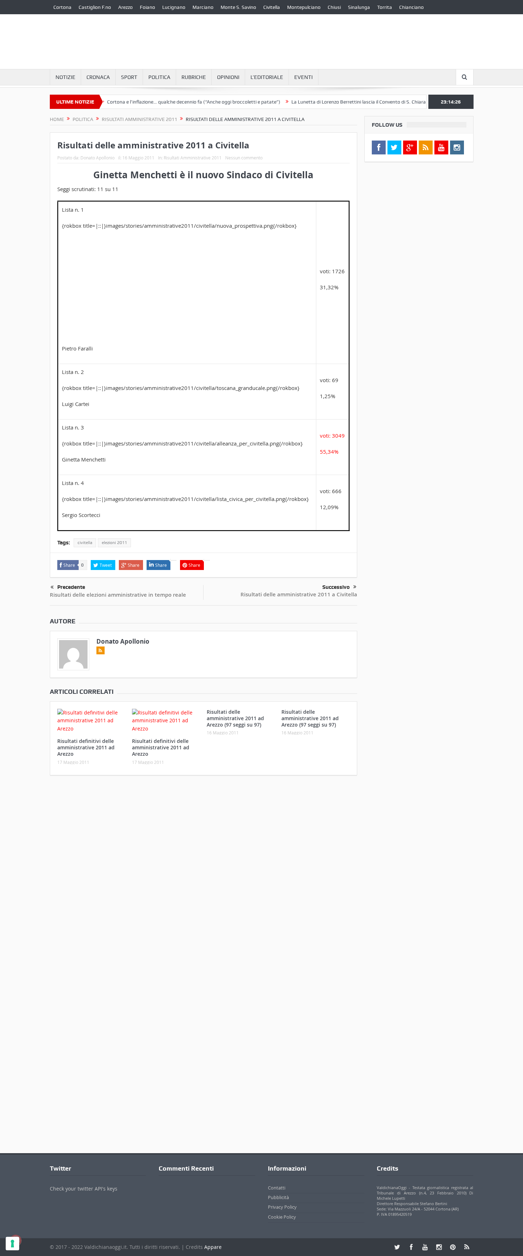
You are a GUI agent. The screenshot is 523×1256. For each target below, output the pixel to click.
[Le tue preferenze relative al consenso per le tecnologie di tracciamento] (12, 1243)
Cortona (62, 7)
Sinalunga (359, 7)
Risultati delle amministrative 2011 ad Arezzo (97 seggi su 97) (235, 718)
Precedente (71, 587)
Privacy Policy (282, 1207)
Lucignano (173, 7)
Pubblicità (278, 1197)
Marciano (202, 7)
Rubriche (193, 77)
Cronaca (98, 77)
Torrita (384, 7)
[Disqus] (203, 875)
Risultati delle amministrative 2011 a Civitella (299, 594)
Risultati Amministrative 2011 (193, 157)
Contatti (276, 1187)
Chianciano (411, 7)
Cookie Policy (282, 1217)
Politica (159, 77)
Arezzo (125, 7)
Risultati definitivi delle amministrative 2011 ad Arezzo (86, 747)
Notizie (65, 77)
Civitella (271, 7)
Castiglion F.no (95, 7)
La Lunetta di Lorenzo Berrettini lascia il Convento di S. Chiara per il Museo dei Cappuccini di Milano (378, 102)
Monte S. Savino (238, 7)
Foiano (147, 7)
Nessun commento (244, 157)
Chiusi (334, 7)
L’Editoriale (266, 77)
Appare (213, 1247)
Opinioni (228, 77)
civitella (85, 542)
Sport (129, 77)
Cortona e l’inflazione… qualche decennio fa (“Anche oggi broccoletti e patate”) (172, 102)
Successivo (336, 587)
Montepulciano (304, 7)
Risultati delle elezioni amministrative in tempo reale (118, 594)
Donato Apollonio (97, 157)
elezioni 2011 (114, 542)
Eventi (303, 77)
